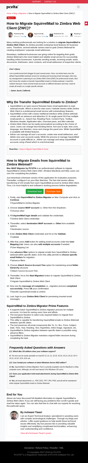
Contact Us (50, 2)
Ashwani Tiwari (19, 36)
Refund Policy (42, 448)
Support (36, 2)
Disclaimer (29, 448)
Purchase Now (53, 191)
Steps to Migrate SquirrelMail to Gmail (34, 149)
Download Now (35, 191)
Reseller (54, 448)
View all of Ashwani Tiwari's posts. (36, 433)
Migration (11, 18)
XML (61, 448)
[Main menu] (78, 7)
